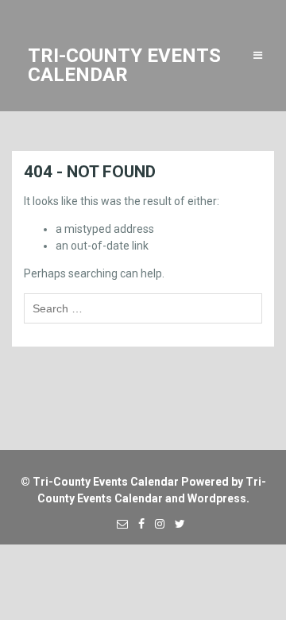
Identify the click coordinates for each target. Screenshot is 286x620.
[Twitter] (176, 524)
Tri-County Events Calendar (106, 481)
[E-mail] (118, 524)
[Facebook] (137, 524)
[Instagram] (155, 524)
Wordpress (216, 498)
